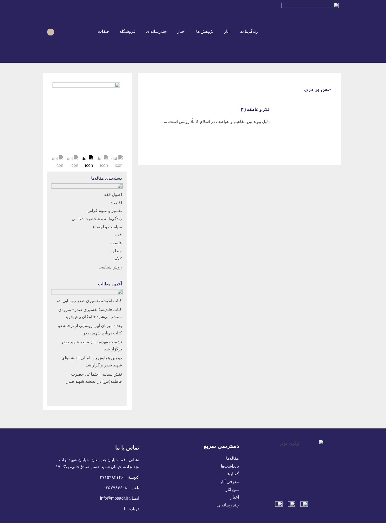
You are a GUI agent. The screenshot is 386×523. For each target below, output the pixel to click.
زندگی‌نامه (249, 31)
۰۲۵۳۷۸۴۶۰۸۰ (116, 487)
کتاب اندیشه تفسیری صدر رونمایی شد (89, 300)
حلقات (103, 31)
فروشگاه (127, 31)
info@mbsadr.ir (114, 498)
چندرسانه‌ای (156, 31)
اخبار (181, 31)
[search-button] (61, 31)
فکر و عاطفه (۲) (255, 109)
